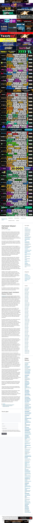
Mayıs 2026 (26, 289)
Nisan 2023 (26, 324)
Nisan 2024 (26, 308)
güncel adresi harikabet (28, 370)
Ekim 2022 (26, 332)
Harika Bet (26, 227)
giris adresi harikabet (27, 366)
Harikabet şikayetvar (27, 507)
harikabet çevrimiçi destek (27, 500)
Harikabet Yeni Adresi (11, 220)
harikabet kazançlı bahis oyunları (27, 443)
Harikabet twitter (27, 484)
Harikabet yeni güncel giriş (27, 495)
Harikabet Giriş (10, 218)
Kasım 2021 (26, 346)
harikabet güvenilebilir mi (28, 434)
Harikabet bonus (27, 385)
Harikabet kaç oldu (28, 446)
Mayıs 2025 (26, 293)
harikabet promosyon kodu (27, 468)
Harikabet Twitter (23, 218)
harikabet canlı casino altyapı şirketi (28, 395)
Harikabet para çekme (27, 465)
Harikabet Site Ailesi (28, 250)
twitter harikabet (27, 511)
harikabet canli (27, 386)
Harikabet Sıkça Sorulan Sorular (28, 474)
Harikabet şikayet (27, 504)
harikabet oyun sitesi (27, 461)
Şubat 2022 (26, 342)
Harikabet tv (27, 477)
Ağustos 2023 (27, 319)
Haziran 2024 (27, 305)
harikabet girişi (27, 420)
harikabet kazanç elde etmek (28, 442)
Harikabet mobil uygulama (27, 453)
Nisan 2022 (26, 339)
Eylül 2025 (26, 290)
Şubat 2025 (26, 294)
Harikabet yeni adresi (27, 489)
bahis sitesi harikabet (27, 362)
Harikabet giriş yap (28, 422)
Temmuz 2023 (27, 320)
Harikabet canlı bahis (27, 390)
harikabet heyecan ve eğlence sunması (28, 439)
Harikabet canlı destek (27, 397)
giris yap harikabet (28, 369)
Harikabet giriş (27, 416)
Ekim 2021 (26, 347)
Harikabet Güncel (27, 230)
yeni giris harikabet (28, 512)
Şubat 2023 (27, 327)
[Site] (16, 55)
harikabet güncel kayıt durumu (28, 433)
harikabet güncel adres (27, 426)
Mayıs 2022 (26, 338)
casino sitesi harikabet (26, 365)
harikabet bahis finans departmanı (27, 380)
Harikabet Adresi (27, 231)
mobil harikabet (27, 510)
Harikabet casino (28, 404)
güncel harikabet (27, 371)
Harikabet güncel (27, 424)
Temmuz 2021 (27, 351)
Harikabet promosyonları (27, 470)
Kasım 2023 (27, 315)
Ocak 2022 (26, 343)
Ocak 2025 (26, 296)
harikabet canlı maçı (27, 402)
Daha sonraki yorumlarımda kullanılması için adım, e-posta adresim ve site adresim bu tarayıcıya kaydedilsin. (11, 431)
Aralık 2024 (26, 297)
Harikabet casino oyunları (28, 406)
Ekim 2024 (26, 300)
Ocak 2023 (26, 328)
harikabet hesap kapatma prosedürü (27, 438)
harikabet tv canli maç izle (27, 479)
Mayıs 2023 (26, 323)
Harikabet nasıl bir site (28, 457)
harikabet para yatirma (27, 463)
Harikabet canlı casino (27, 393)
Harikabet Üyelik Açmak (6, 406)
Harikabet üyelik (27, 501)
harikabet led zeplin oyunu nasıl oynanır (28, 447)
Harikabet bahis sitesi (27, 382)
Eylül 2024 (26, 301)
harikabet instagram (27, 440)
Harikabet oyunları (27, 460)
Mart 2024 (26, 309)
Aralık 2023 (26, 313)
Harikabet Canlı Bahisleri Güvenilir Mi (7, 405)
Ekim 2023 (26, 316)
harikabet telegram (27, 475)
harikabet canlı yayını (27, 403)
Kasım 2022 (27, 331)
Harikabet (17, 220)
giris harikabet (27, 367)
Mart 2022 (26, 340)
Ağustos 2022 (27, 335)
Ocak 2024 (26, 312)
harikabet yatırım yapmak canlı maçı (28, 487)
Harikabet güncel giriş (27, 431)
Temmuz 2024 (27, 304)
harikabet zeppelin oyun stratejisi (27, 497)
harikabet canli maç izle (28, 388)
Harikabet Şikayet (16, 218)
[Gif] (16, 91)
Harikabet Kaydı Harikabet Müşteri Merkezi (8, 404)
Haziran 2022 (27, 336)
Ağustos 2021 (27, 350)
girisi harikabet (26, 368)
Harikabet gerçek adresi (28, 412)
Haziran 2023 (27, 321)
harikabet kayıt (26, 441)
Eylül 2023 (26, 317)
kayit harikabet (27, 509)
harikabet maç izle (27, 449)
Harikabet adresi (27, 376)
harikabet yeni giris (27, 490)
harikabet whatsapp (27, 485)
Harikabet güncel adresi (28, 428)
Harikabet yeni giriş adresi (27, 492)
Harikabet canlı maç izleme (28, 400)
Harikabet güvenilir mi (27, 436)
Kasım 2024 (27, 298)
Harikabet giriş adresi (28, 419)
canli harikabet (26, 363)
